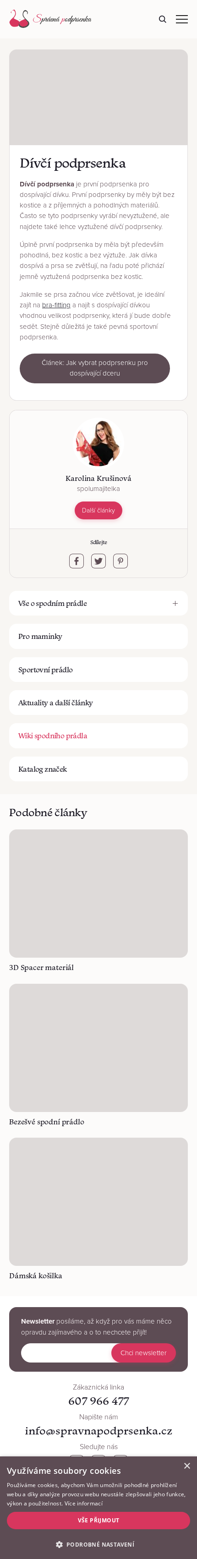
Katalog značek (42, 769)
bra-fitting (56, 305)
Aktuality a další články (55, 702)
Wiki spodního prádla (52, 735)
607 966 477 (98, 1401)
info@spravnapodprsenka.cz (98, 1430)
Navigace (182, 19)
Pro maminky (40, 636)
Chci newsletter (143, 1353)
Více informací (84, 1503)
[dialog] (98, 1507)
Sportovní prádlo (45, 669)
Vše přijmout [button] (99, 1520)
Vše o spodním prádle (52, 603)
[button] (98, 1543)
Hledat (162, 19)
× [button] (186, 1466)
